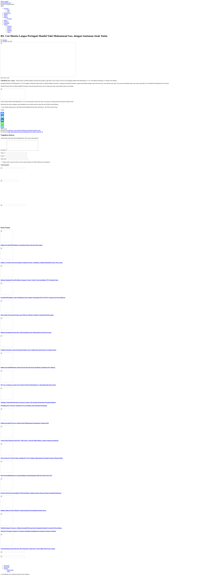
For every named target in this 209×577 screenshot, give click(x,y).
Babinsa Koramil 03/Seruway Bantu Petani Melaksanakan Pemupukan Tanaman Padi (25, 423)
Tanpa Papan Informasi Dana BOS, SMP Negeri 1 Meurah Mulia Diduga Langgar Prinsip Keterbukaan (29, 440)
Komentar (4, 150)
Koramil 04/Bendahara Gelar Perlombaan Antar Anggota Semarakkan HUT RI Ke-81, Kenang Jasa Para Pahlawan (33, 297)
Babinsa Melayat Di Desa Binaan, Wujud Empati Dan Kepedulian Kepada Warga (23, 510)
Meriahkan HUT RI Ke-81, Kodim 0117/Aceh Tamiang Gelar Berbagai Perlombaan (24, 405)
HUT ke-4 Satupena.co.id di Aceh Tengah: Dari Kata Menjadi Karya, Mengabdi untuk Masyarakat (28, 385)
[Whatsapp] (2, 123)
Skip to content (4, 1)
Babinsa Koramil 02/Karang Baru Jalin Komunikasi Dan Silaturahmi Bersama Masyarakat (26, 332)
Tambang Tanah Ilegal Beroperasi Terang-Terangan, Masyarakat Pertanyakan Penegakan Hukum (28, 402)
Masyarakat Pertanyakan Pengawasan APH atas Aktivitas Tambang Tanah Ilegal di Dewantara (27, 315)
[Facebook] (2, 113)
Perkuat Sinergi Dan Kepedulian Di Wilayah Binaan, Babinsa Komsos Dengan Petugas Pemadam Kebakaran (31, 493)
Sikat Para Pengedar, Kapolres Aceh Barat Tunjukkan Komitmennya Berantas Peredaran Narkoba (28, 531)
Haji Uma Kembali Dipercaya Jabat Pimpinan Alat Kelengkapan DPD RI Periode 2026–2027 (26, 475)
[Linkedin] (2, 120)
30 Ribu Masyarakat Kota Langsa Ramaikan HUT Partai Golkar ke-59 (24, 132)
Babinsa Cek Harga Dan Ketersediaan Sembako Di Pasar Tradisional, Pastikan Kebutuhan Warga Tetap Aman (31, 262)
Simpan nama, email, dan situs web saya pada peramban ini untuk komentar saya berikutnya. (26, 162)
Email (3, 156)
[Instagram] (2, 126)
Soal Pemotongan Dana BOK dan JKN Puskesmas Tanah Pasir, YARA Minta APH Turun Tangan (28, 548)
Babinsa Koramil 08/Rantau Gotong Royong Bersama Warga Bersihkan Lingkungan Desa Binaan (28, 367)
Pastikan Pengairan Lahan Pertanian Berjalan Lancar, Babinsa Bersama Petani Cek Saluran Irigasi (28, 350)
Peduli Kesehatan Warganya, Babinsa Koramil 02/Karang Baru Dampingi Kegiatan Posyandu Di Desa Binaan (31, 528)
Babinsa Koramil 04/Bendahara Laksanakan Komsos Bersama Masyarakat (21, 245)
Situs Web (3, 159)
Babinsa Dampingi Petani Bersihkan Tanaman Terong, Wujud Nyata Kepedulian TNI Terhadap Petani (29, 280)
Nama (3, 153)
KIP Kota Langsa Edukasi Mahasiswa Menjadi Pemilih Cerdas (24, 130)
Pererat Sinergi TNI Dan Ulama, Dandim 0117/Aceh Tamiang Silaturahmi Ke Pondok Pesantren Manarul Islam (32, 458)
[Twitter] (2, 116)
